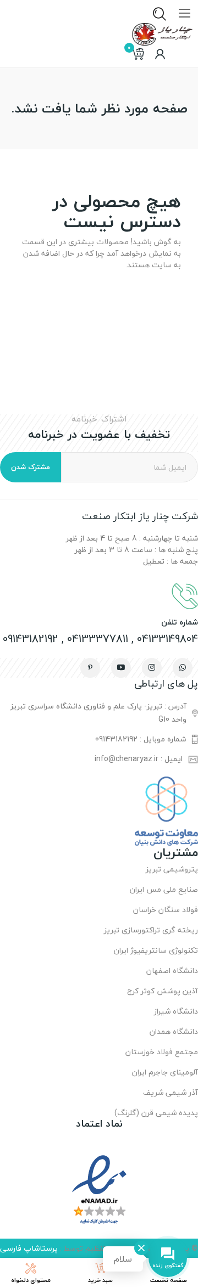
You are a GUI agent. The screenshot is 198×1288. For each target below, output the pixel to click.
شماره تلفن (179, 622)
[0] (137, 54)
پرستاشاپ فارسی (29, 1248)
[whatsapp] (183, 668)
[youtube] (121, 668)
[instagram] (152, 668)
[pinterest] (90, 668)
